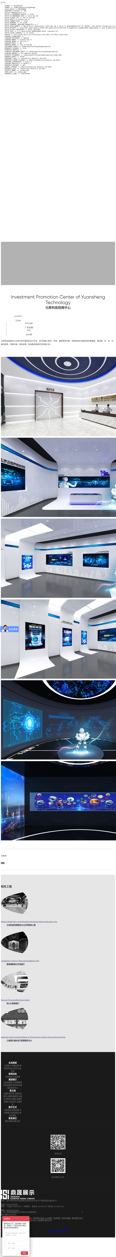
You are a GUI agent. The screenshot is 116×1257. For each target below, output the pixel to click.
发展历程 (15, 1066)
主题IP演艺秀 (9, 1093)
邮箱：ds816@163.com (10, 1210)
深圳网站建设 (53, 1231)
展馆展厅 (13, 1079)
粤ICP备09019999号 (8, 1214)
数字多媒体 (66, 1218)
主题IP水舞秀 (16, 1099)
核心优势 (13, 1068)
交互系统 (7, 1110)
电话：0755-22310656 (9, 1204)
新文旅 (13, 1091)
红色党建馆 (7, 1085)
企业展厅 (49, 1218)
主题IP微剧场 (12, 1096)
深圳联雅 (64, 1231)
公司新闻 (8, 1077)
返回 (3, 863)
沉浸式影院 (14, 1113)
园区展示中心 (12, 1088)
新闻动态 (13, 1074)
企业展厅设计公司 (44, 1220)
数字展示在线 (39, 1218)
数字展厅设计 (77, 1218)
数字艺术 (13, 1107)
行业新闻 (16, 1077)
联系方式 (16, 1121)
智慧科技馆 (17, 1085)
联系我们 (13, 1118)
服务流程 (8, 1121)
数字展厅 (57, 1218)
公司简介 (7, 1066)
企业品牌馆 (7, 1082)
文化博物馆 (17, 1082)
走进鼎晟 (13, 1063)
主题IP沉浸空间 (10, 1102)
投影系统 (15, 1110)
